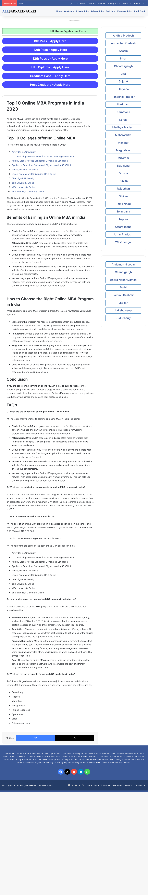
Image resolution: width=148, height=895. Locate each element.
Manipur (123, 142)
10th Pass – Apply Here (50, 50)
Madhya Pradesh (123, 127)
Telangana (123, 211)
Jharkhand (123, 104)
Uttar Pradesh (123, 234)
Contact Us (139, 3)
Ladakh (123, 302)
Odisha (123, 173)
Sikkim (123, 196)
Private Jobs (82, 11)
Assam (123, 51)
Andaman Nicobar (123, 264)
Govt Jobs (69, 11)
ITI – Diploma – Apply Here (50, 67)
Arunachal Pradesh (123, 43)
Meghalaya (123, 150)
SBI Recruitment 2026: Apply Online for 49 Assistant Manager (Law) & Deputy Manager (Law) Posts (64, 3)
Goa (123, 73)
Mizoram (123, 158)
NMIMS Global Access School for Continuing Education (40, 160)
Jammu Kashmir (123, 295)
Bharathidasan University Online (28, 191)
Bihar (123, 58)
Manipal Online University (25, 169)
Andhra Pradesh (123, 35)
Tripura (123, 219)
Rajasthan (123, 188)
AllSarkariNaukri (46, 785)
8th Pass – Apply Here (50, 41)
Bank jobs (110, 11)
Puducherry (123, 318)
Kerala (123, 119)
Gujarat (123, 81)
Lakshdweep (123, 310)
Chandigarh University (23, 178)
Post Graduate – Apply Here (50, 84)
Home (83, 3)
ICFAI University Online (23, 187)
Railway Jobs (97, 11)
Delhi (123, 287)
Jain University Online (23, 182)
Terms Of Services (96, 3)
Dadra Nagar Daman (123, 279)
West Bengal (123, 242)
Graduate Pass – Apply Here (50, 76)
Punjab (123, 181)
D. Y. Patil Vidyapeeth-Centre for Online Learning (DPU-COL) (43, 156)
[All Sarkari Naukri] (19, 11)
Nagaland (123, 165)
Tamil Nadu (123, 204)
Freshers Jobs (124, 11)
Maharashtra (123, 135)
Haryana (123, 89)
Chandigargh (123, 272)
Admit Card (139, 11)
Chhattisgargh (123, 66)
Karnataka (123, 112)
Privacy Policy (114, 3)
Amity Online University (24, 152)
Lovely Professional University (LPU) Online (34, 174)
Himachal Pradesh (123, 96)
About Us (127, 3)
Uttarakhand (123, 227)
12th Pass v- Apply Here (50, 58)
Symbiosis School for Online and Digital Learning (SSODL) (41, 165)
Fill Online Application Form (79, 30)
